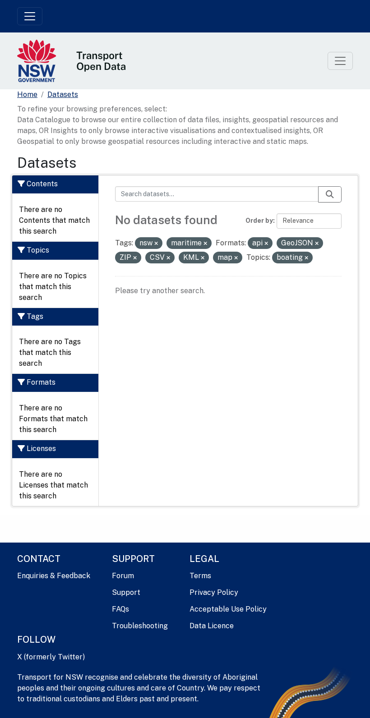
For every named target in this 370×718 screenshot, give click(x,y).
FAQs (120, 609)
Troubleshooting (140, 625)
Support (126, 592)
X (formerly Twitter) (51, 657)
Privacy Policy (214, 592)
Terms (200, 575)
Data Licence (212, 625)
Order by (259, 220)
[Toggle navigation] (29, 16)
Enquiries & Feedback (53, 575)
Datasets (62, 94)
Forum (123, 575)
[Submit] (330, 194)
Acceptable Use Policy (228, 609)
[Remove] (156, 243)
